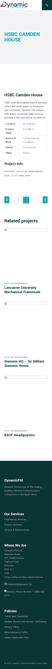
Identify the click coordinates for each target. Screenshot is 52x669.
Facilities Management (30, 171)
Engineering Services (15, 519)
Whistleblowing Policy (16, 632)
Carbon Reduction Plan (16, 637)
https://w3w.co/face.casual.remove (23, 577)
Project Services (13, 524)
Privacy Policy (11, 627)
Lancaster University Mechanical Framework (22, 290)
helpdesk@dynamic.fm (19, 584)
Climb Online (42, 663)
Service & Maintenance (16, 530)
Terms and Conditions (16, 616)
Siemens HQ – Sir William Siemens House (24, 363)
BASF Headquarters (19, 435)
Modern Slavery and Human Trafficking (25, 621)
